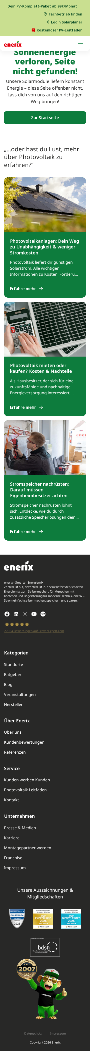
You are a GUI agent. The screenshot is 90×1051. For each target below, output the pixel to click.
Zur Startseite (45, 117)
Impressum (15, 868)
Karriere (12, 838)
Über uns (13, 732)
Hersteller (13, 705)
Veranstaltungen (20, 695)
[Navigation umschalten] (80, 43)
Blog (8, 685)
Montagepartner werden (27, 848)
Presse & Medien (20, 828)
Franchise (13, 858)
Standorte (13, 665)
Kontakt (11, 800)
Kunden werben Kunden (27, 780)
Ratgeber (13, 675)
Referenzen (15, 752)
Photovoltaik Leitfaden (25, 790)
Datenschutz (33, 1033)
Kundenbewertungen (24, 742)
